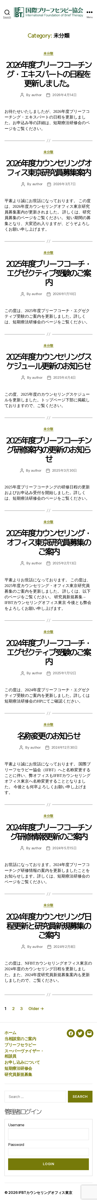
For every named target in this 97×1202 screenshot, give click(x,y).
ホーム (10, 1032)
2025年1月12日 (64, 673)
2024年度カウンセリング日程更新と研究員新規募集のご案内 (48, 926)
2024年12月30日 (64, 747)
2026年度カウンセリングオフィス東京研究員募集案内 (48, 167)
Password (16, 1144)
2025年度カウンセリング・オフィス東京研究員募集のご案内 (48, 542)
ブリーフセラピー (20, 1044)
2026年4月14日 (64, 95)
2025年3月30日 (64, 470)
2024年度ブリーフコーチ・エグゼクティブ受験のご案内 (48, 652)
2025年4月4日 (64, 377)
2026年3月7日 (64, 184)
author (36, 95)
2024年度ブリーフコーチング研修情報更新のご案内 (48, 831)
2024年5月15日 (64, 848)
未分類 (48, 53)
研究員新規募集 (18, 1074)
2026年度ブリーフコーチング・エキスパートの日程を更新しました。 (48, 74)
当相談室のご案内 (20, 1038)
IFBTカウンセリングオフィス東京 (45, 1192)
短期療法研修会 (18, 1068)
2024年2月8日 (64, 946)
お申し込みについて (22, 1062)
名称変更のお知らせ (48, 736)
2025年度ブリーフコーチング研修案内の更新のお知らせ (48, 450)
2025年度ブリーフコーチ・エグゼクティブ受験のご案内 (48, 273)
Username (16, 1125)
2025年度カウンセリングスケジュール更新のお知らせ (48, 361)
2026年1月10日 (64, 294)
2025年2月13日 (64, 563)
